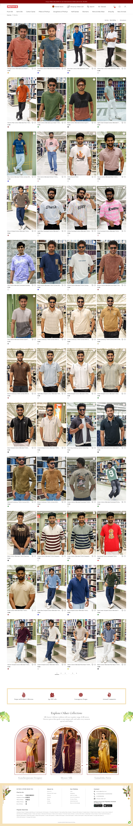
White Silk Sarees (21, 817)
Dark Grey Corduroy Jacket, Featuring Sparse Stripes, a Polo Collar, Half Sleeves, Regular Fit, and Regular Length (78, 448)
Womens (85, 11)
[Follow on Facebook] (26, 795)
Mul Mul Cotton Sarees (68, 813)
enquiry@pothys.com (101, 791)
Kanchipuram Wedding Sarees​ (24, 813)
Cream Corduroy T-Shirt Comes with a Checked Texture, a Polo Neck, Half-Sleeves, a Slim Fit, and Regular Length (48, 339)
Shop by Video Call (100, 798)
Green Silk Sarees (50, 815)
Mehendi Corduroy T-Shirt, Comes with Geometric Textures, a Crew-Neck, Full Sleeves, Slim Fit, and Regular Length (18, 502)
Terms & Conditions (75, 797)
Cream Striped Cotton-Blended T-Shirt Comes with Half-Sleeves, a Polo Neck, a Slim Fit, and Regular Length (48, 448)
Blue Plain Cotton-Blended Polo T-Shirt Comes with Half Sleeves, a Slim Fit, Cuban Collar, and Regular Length (78, 68)
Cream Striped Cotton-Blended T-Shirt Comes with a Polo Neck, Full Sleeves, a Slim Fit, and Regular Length (48, 665)
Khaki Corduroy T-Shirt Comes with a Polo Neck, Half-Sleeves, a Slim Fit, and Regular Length (109, 339)
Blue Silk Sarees (89, 815)
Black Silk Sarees (40, 815)
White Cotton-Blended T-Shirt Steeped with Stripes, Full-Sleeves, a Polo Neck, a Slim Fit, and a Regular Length (48, 556)
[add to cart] (35, 68)
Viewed (103, 6)
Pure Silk (10, 11)
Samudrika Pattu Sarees (65, 812)
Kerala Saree (86, 812)
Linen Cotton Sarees (107, 812)
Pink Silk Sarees (69, 815)
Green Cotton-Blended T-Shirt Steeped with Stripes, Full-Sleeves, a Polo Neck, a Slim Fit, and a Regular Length (78, 556)
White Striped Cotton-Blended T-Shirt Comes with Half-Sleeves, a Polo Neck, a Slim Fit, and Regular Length (78, 394)
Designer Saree (20, 812)
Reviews (49, 803)
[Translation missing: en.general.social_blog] (33, 795)
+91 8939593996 (108, 793)
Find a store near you (25, 789)
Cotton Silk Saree (80, 813)
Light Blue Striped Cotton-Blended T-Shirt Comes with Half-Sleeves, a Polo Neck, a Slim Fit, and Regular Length (49, 394)
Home (9, 15)
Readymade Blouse (30, 812)
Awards (49, 797)
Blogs (48, 799)
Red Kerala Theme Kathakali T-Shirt (107, 556)
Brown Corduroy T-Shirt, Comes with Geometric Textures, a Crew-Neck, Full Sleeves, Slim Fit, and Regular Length (48, 502)
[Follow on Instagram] (27, 795)
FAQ (71, 791)
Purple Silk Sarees (98, 815)
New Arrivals (121, 11)
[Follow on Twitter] (30, 795)
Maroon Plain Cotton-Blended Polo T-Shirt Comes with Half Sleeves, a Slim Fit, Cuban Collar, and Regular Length (19, 123)
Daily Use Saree (36, 813)
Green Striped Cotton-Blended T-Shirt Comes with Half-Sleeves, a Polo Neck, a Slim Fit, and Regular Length (108, 394)
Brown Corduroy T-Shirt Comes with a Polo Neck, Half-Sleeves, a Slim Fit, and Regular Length (18, 394)
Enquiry (49, 795)
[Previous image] (9, 45)
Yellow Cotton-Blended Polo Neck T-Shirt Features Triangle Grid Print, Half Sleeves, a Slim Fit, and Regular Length (78, 665)
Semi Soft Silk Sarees (104, 813)
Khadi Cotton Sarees (96, 812)
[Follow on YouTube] (29, 795)
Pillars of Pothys (44, 11)
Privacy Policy (73, 799)
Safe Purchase (73, 795)
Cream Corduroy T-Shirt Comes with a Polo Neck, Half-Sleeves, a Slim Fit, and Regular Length (78, 339)
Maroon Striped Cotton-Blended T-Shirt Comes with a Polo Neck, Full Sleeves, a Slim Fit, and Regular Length (18, 665)
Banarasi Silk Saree (46, 813)
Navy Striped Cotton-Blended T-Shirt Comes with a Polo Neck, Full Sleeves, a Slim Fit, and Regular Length (78, 610)
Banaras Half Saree (21, 815)
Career (48, 801)
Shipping (72, 793)
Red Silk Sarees (30, 815)
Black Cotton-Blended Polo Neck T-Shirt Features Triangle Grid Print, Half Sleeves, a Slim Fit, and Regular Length (108, 665)
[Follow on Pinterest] (32, 795)
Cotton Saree (30, 11)
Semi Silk (19, 11)
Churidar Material (54, 812)
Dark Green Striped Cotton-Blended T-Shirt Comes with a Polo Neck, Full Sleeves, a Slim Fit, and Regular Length (108, 610)
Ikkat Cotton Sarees (57, 813)
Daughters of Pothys (60, 11)
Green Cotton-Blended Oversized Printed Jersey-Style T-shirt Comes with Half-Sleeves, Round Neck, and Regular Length (108, 502)
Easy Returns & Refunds (66, 1)
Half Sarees (75, 11)
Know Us (49, 791)
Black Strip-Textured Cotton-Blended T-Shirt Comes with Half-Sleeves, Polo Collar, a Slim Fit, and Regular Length (109, 448)
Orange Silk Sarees (31, 817)
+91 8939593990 (100, 793)
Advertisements (74, 801)
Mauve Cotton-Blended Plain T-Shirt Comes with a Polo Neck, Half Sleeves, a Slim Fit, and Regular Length (108, 177)
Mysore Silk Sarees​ (77, 812)
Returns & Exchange (75, 803)
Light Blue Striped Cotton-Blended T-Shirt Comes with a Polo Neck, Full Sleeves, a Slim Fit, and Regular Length (49, 610)
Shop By (111, 11)
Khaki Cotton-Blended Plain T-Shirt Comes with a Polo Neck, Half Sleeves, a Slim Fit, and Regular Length (18, 610)
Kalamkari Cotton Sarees (92, 813)
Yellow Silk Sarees (79, 815)
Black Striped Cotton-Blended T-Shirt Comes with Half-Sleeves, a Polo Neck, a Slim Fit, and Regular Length (18, 448)
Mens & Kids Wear (98, 11)
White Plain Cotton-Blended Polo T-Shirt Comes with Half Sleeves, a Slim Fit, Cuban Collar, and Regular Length (108, 68)
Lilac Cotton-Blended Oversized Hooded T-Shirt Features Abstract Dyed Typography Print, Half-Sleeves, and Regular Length (18, 285)
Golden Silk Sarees (59, 815)
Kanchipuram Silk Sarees (42, 812)
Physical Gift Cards (51, 793)
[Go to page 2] (76, 673)
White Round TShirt (72, 177)
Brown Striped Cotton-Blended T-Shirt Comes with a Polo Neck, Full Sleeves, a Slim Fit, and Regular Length (18, 231)
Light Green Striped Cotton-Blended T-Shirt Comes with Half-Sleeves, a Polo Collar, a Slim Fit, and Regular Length (108, 123)
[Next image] (34, 45)
